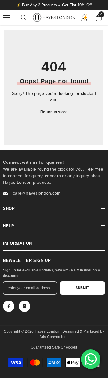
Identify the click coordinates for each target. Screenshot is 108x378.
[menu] (6, 17)
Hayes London (48, 331)
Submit (82, 287)
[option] (54, 5)
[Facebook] (8, 306)
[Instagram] (24, 306)
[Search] (23, 17)
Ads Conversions (54, 337)
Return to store (54, 112)
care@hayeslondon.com (37, 193)
